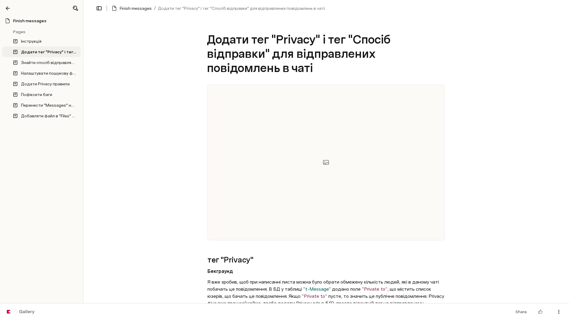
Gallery (26, 311)
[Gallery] (8, 8)
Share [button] (521, 311)
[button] (75, 8)
